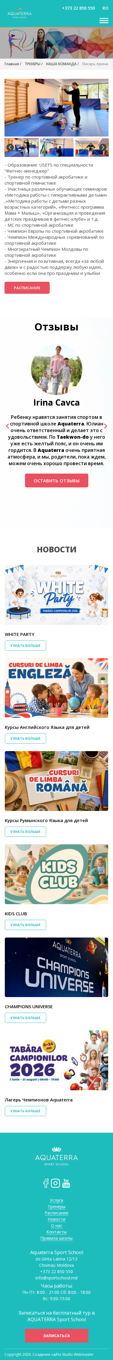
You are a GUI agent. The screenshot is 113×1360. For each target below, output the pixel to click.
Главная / (13, 63)
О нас (56, 1225)
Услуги (56, 1200)
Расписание (27, 287)
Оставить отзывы (57, 480)
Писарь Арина (95, 63)
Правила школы (56, 1238)
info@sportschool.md (56, 1278)
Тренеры (56, 1206)
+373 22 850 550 (78, 8)
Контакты (56, 1232)
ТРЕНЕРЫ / (34, 63)
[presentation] (8, 425)
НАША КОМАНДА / (62, 63)
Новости (57, 549)
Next (103, 147)
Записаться (56, 1335)
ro (105, 8)
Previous (10, 147)
